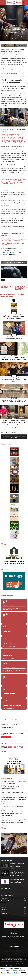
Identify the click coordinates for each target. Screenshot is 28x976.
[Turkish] (22, 746)
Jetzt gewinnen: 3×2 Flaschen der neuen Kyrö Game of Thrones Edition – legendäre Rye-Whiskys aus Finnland (12, 813)
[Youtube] (21, 951)
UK (17, 25)
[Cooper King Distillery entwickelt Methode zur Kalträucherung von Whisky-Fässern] (14, 391)
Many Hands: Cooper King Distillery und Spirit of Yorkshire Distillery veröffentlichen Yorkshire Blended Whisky (14, 316)
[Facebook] (7, 951)
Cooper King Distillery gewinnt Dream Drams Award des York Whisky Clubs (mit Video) (14, 379)
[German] (2, 746)
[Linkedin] (14, 951)
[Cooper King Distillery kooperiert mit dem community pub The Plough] (14, 328)
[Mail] (17, 951)
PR (14, 25)
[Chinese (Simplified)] (15, 746)
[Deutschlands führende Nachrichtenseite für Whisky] (14, 2)
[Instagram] (10, 951)
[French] (7, 746)
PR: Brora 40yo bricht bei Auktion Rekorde (6, 287)
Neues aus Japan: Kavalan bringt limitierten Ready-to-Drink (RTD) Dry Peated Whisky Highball (18, 881)
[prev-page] (12, 427)
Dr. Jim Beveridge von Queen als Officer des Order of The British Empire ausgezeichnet (21, 288)
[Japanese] (17, 746)
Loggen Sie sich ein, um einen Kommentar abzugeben (14, 437)
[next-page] (15, 427)
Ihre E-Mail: (4, 729)
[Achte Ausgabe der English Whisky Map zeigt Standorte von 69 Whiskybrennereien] (14, 348)
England (14, 313)
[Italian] (12, 746)
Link (3, 734)
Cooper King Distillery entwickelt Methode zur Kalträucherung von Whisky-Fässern (14, 400)
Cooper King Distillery (10, 280)
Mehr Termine (14, 715)
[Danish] (10, 746)
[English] (5, 746)
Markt (11, 25)
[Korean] (20, 746)
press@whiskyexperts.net (11, 941)
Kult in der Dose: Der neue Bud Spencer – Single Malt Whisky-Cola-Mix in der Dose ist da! (18, 865)
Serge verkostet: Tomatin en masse (10, 803)
